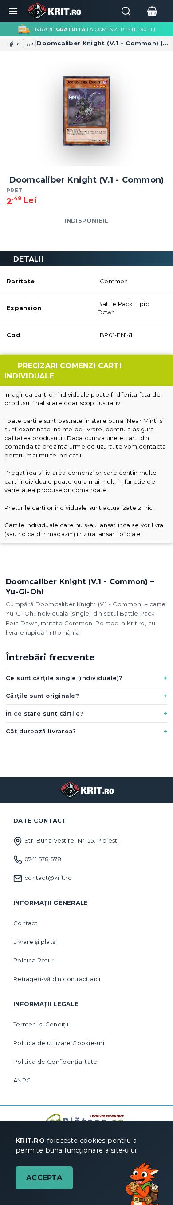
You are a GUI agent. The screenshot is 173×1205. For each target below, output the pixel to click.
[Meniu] (13, 11)
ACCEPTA (44, 1177)
